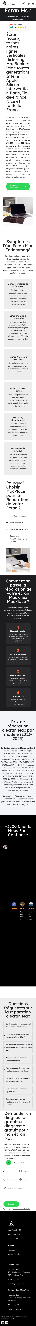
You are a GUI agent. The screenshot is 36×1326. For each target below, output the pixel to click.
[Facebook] (28, 4)
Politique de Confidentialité (21, 1209)
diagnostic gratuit (14, 1119)
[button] (18, 26)
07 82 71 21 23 (13, 1279)
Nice (10, 101)
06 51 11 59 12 (13, 1305)
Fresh (12, 1319)
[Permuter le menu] (13, 3)
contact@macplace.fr (16, 1284)
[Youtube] (33, 4)
